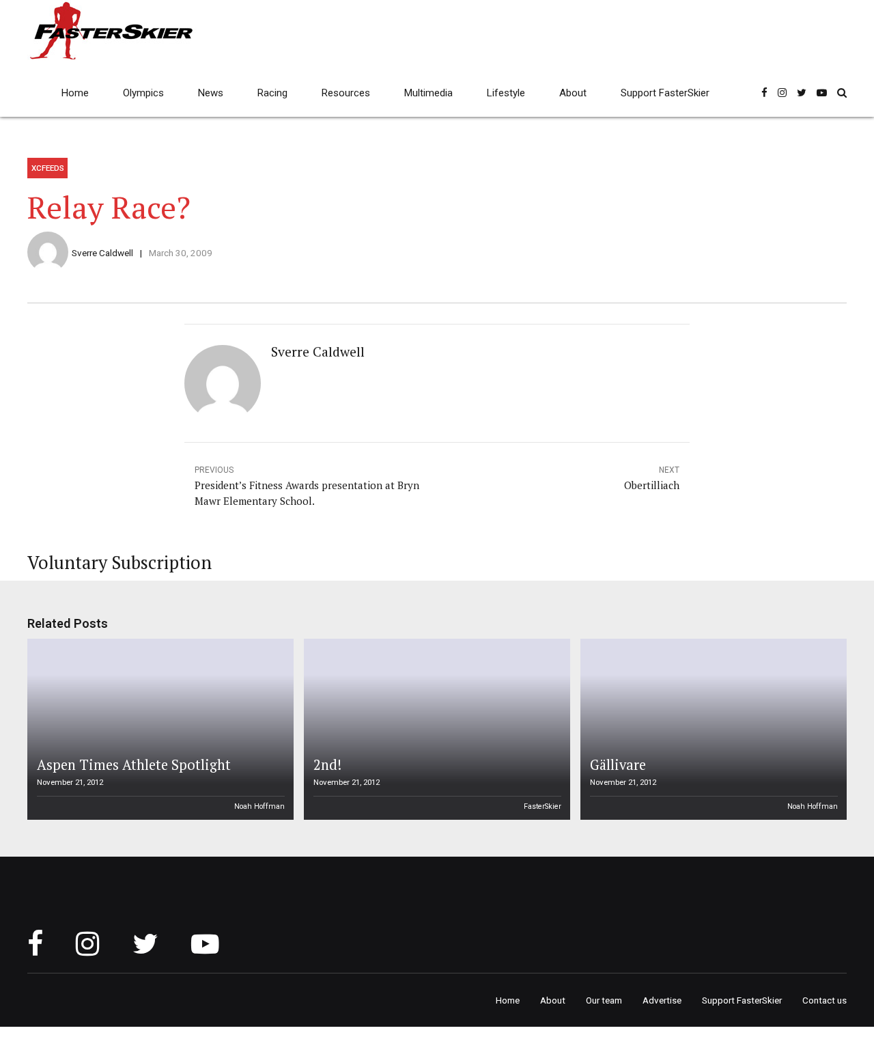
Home (75, 93)
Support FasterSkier (665, 93)
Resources (346, 93)
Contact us (824, 1000)
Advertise (662, 1000)
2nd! (327, 765)
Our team (604, 1000)
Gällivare (618, 765)
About (573, 93)
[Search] (842, 92)
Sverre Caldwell (102, 252)
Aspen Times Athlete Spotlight (134, 765)
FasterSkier (542, 806)
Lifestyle (506, 93)
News (210, 93)
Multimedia (428, 93)
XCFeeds (47, 168)
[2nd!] (435, 729)
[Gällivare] (711, 729)
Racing (272, 93)
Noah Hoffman (259, 806)
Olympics (143, 93)
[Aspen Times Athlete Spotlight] (158, 729)
